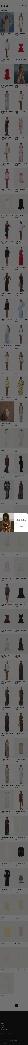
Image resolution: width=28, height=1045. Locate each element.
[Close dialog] (27, 513)
